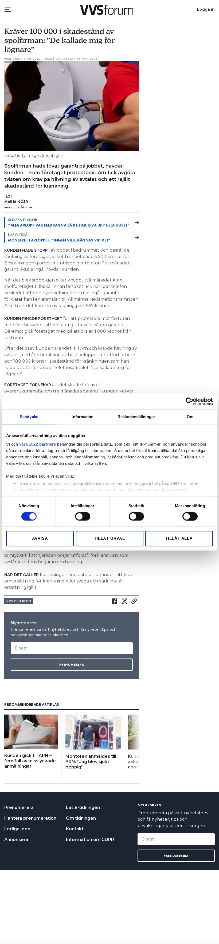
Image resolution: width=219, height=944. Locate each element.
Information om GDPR (90, 839)
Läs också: (59, 237)
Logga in (206, 9)
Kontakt (75, 828)
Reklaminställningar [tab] (136, 416)
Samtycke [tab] (29, 416)
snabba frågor (69, 222)
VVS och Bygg (18, 601)
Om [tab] (190, 416)
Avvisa (40, 538)
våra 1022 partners (37, 444)
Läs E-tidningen (83, 807)
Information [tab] (82, 416)
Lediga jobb (17, 828)
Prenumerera (19, 807)
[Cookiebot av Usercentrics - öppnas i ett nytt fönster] (189, 401)
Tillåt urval (109, 538)
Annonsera (16, 839)
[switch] (82, 516)
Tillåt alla (179, 538)
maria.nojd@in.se (18, 207)
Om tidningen (81, 818)
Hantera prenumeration (30, 818)
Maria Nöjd (16, 201)
